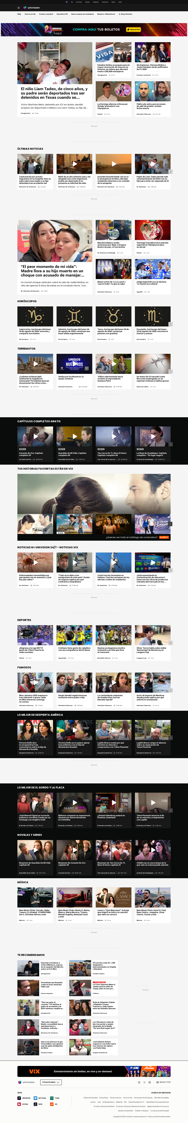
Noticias (79, 2)
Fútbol (99, 114)
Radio (113, 2)
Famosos (96, 2)
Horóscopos (23, 339)
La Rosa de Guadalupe (145, 459)
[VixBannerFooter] (94, 1071)
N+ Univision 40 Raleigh (106, 253)
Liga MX (139, 292)
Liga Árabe (62, 658)
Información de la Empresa (143, 1098)
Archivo (93, 1102)
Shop (120, 2)
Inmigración (25, 113)
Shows (87, 2)
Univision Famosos (144, 114)
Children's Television (142, 1111)
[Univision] (31, 7)
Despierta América (26, 753)
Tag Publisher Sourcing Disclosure (157, 1102)
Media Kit (119, 1102)
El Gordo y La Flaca (26, 825)
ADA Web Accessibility (161, 1098)
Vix (72, 2)
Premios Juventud (143, 75)
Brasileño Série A (103, 658)
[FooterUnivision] (26, 1082)
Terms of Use (127, 1098)
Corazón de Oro (25, 459)
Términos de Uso (115, 1098)
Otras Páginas (48, 1082)
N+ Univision (141, 187)
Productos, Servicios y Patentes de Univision (131, 1106)
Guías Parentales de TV (136, 1102)
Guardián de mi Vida (66, 459)
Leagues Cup (141, 658)
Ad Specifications (108, 1102)
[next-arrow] (170, 172)
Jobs (99, 1102)
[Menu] (18, 7)
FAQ (125, 1102)
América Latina (142, 387)
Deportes (105, 2)
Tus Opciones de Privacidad (159, 1111)
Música (22, 920)
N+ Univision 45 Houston (30, 291)
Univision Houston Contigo (65, 387)
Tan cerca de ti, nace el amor (106, 459)
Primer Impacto (47, 993)
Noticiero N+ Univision (27, 187)
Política (96, 993)
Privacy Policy (103, 1098)
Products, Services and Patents (104, 1106)
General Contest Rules (125, 1111)
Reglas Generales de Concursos (158, 1106)
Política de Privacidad (91, 1098)
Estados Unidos (47, 1053)
